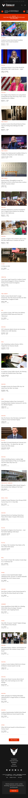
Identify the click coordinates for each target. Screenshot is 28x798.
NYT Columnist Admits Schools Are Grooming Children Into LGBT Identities (13, 330)
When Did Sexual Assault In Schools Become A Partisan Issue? (13, 728)
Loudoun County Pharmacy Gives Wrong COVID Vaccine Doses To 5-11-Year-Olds (13, 501)
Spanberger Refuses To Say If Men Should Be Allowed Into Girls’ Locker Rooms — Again (12, 68)
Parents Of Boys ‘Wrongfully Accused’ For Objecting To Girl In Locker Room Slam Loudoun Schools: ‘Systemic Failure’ (14, 182)
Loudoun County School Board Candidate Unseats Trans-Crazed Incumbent (12, 41)
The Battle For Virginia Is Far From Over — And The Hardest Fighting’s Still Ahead (13, 530)
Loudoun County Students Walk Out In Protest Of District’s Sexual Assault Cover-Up (13, 665)
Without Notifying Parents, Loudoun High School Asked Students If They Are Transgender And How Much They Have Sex (13, 460)
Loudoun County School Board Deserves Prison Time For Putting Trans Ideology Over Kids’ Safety (13, 125)
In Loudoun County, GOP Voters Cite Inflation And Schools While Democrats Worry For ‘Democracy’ (13, 314)
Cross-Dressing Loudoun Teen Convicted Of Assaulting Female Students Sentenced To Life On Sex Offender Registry (13, 403)
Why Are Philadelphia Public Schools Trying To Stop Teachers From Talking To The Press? (13, 486)
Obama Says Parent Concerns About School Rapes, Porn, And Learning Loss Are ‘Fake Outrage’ (12, 680)
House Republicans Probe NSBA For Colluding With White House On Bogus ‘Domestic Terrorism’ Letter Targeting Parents (13, 608)
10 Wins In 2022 (5, 266)
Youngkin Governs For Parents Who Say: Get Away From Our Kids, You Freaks (12, 387)
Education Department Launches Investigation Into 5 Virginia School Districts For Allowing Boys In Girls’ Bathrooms (13, 211)
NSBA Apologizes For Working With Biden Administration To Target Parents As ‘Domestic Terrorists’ (13, 697)
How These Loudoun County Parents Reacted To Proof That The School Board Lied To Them (13, 592)
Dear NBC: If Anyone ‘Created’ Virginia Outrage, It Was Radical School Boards (13, 623)
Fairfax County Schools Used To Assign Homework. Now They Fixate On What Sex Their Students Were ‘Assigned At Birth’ (13, 297)
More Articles (14, 739)
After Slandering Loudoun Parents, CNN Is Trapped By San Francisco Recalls (12, 345)
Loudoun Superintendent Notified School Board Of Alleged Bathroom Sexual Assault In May (13, 713)
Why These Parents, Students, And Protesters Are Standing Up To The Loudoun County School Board (13, 649)
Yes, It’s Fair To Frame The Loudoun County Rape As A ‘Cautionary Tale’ (13, 560)
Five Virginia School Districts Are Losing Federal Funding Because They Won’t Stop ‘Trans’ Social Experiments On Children (13, 96)
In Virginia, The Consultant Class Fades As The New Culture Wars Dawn (13, 545)
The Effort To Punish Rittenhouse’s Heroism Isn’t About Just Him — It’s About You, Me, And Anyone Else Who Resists (13, 444)
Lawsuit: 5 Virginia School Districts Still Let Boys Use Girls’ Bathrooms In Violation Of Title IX (13, 239)
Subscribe (14, 790)
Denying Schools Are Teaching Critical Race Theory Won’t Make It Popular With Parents (12, 516)
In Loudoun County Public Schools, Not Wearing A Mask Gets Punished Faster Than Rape (13, 372)
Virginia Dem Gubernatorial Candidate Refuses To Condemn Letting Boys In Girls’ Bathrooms (14, 153)
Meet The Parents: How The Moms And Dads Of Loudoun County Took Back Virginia (13, 418)
